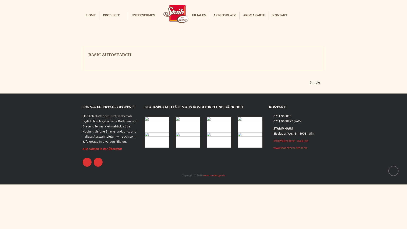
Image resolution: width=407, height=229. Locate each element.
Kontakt (279, 15)
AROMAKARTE (254, 15)
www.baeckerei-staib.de (290, 148)
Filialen (199, 15)
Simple (315, 82)
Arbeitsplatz (224, 15)
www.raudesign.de (214, 175)
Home (91, 15)
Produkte (111, 15)
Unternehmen (143, 15)
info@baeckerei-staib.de (290, 141)
